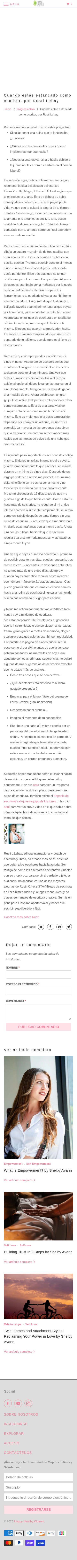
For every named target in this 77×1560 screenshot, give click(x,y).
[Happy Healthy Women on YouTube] (19, 1403)
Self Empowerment (38, 1163)
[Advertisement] (38, 50)
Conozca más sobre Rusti (21, 917)
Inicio (8, 109)
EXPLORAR (14, 1433)
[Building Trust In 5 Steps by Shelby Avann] (38, 1216)
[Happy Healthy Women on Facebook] (8, 1403)
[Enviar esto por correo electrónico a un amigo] (68, 927)
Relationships (12, 1324)
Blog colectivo (26, 109)
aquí (36, 785)
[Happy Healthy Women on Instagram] (29, 1403)
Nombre (13, 967)
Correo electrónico (22, 984)
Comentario (16, 1001)
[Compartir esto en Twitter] (40, 927)
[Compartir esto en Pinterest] (59, 927)
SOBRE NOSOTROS (21, 1414)
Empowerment (13, 1163)
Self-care (25, 1245)
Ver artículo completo (18, 1180)
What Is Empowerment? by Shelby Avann (38, 1170)
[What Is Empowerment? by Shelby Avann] (38, 1107)
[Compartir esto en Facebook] (49, 927)
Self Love (10, 1245)
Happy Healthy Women (29, 1521)
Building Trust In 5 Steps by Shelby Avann (38, 1252)
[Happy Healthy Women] (38, 4)
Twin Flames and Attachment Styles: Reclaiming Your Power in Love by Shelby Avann (38, 1336)
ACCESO (11, 1443)
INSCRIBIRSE (16, 1424)
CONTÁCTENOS (18, 1453)
